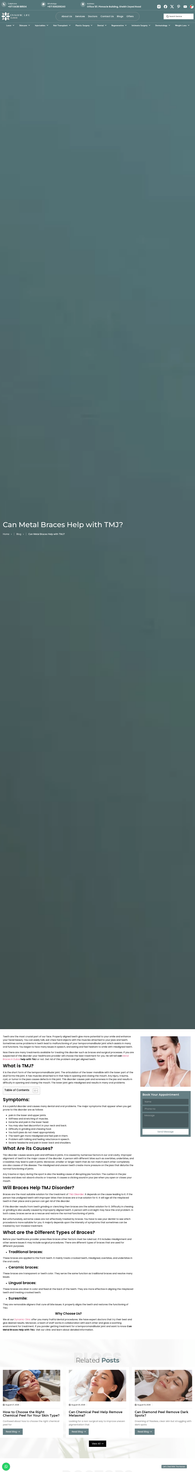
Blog (18, 534)
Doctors (92, 16)
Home (6, 534)
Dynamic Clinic (22, 1319)
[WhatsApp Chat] (6, 1467)
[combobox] (179, 16)
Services (80, 16)
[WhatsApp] (43, 4)
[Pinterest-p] (178, 6)
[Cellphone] (3, 4)
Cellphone (12, 3)
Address (90, 3)
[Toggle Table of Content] (34, 1090)
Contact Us (107, 16)
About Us (67, 16)
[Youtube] (185, 6)
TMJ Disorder (76, 1194)
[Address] (83, 4)
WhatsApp (52, 3)
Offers (130, 16)
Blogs (120, 16)
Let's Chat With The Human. (174, 1467)
